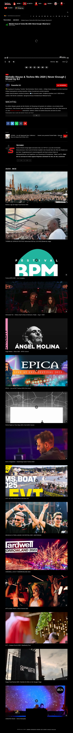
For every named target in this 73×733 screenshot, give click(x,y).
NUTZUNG (38, 729)
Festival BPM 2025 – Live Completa (15, 278)
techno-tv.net (54, 729)
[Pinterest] (36, 16)
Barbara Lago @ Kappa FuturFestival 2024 (16, 204)
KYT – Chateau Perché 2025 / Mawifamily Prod (18, 645)
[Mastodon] (42, 16)
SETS (42, 729)
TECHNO (7, 20)
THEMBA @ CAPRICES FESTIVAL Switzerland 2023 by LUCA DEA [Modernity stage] (28, 241)
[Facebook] (30, 16)
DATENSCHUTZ (33, 729)
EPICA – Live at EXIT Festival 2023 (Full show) (18, 388)
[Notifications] (65, 16)
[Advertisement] (36, 717)
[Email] (30, 160)
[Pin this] (25, 123)
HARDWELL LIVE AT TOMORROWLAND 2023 (17, 572)
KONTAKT (45, 729)
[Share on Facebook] (8, 123)
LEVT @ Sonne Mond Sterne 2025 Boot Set (17, 498)
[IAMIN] (59, 16)
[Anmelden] (67, 16)
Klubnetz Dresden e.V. (16, 110)
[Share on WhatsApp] (16, 123)
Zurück (7, 132)
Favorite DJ (16, 85)
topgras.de (49, 729)
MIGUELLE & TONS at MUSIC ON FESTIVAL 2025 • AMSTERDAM (23, 535)
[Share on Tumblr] (21, 123)
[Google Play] (47, 16)
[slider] (34, 58)
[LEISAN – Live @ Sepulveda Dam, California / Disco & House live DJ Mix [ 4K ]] (7, 136)
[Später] (62, 16)
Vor (67, 132)
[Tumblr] (24, 160)
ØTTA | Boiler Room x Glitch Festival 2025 (16, 608)
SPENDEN (28, 729)
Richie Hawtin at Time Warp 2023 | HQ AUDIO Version (19, 425)
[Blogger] (56, 16)
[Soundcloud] (50, 16)
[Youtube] (39, 16)
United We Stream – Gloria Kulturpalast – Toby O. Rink (20, 718)
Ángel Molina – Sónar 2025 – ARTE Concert (17, 351)
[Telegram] (45, 16)
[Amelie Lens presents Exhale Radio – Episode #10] (65, 136)
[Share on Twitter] (12, 123)
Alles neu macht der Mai (12, 15)
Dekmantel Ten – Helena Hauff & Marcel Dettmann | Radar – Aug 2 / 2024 (24, 315)
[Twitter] (33, 16)
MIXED (16, 20)
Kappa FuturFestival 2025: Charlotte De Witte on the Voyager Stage (23, 682)
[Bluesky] (53, 16)
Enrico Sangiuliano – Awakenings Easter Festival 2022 (19, 461)
